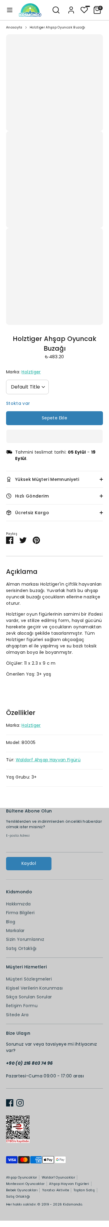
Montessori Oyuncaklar (25, 1184)
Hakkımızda (18, 904)
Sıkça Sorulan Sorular (29, 997)
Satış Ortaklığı (21, 948)
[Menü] (10, 10)
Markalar (15, 931)
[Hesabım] (71, 7)
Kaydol (28, 863)
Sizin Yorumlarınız (25, 939)
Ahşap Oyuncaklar (21, 1177)
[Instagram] (20, 1102)
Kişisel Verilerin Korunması (34, 988)
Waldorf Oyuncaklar (58, 1177)
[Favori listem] (84, 9)
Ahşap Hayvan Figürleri (69, 1184)
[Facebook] (9, 1102)
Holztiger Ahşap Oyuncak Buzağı (57, 27)
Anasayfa (14, 27)
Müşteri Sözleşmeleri (29, 979)
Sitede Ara (17, 1015)
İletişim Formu (22, 1006)
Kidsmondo (72, 1204)
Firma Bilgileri (20, 913)
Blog (10, 922)
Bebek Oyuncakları (22, 1190)
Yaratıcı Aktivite (55, 1190)
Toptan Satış (84, 1190)
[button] (54, 436)
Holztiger (31, 372)
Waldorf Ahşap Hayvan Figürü (48, 760)
